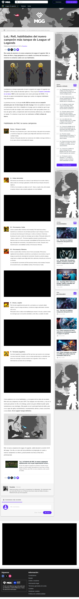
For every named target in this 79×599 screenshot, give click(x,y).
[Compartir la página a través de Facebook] (9, 49)
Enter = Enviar (38, 512)
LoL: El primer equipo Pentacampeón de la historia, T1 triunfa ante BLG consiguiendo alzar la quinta (68, 136)
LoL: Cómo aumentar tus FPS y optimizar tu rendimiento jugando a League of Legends (66, 332)
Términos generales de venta (37, 586)
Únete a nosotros (33, 580)
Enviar (48, 512)
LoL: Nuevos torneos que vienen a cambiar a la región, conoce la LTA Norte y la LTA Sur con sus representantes (68, 143)
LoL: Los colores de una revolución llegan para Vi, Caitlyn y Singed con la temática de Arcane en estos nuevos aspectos (68, 121)
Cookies (30, 588)
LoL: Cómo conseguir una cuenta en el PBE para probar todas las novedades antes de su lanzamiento (66, 354)
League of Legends (21, 30)
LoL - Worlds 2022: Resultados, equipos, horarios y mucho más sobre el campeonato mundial (66, 262)
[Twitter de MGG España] (6, 576)
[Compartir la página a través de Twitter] (11, 49)
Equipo (30, 578)
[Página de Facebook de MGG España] (3, 576)
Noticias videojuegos (11, 30)
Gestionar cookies (34, 591)
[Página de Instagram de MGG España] (10, 576)
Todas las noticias (66, 165)
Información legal (33, 583)
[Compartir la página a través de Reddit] (14, 49)
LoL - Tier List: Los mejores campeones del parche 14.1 (65, 240)
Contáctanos (32, 575)
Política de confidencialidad (36, 594)
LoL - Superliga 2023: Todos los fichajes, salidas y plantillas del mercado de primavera (66, 283)
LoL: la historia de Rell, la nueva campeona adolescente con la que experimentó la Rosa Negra (34, 462)
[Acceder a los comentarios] (17, 49)
